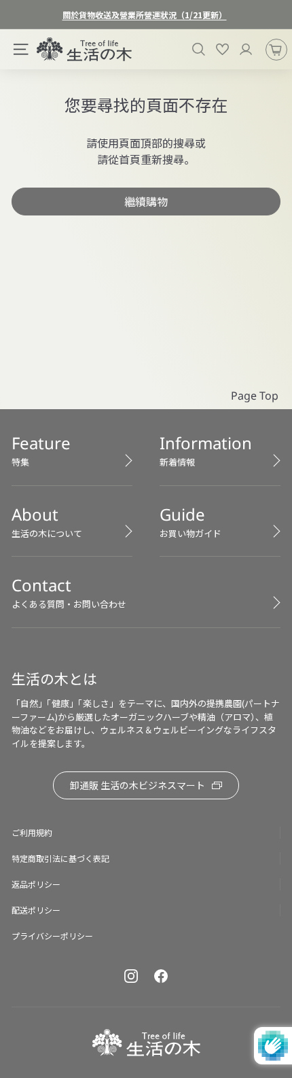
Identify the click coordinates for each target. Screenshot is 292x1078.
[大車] (276, 49)
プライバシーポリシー (52, 935)
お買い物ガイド (190, 521)
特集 (41, 450)
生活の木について (47, 521)
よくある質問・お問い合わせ (69, 592)
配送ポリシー (36, 910)
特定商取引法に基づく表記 (60, 858)
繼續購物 (146, 201)
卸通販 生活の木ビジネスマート (137, 785)
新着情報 (206, 450)
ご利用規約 (32, 832)
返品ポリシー (36, 884)
